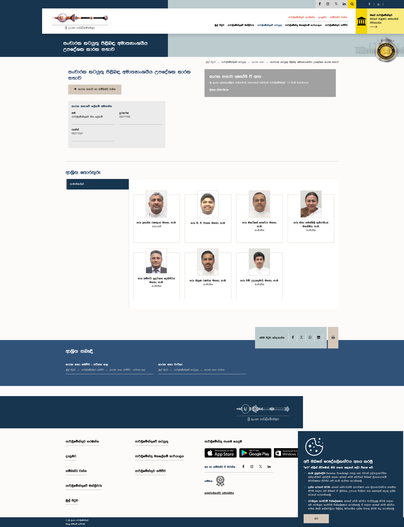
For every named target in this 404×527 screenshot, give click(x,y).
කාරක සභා (258, 62)
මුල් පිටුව (219, 25)
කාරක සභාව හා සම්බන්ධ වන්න (96, 89)
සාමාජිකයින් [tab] (77, 184)
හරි (316, 518)
